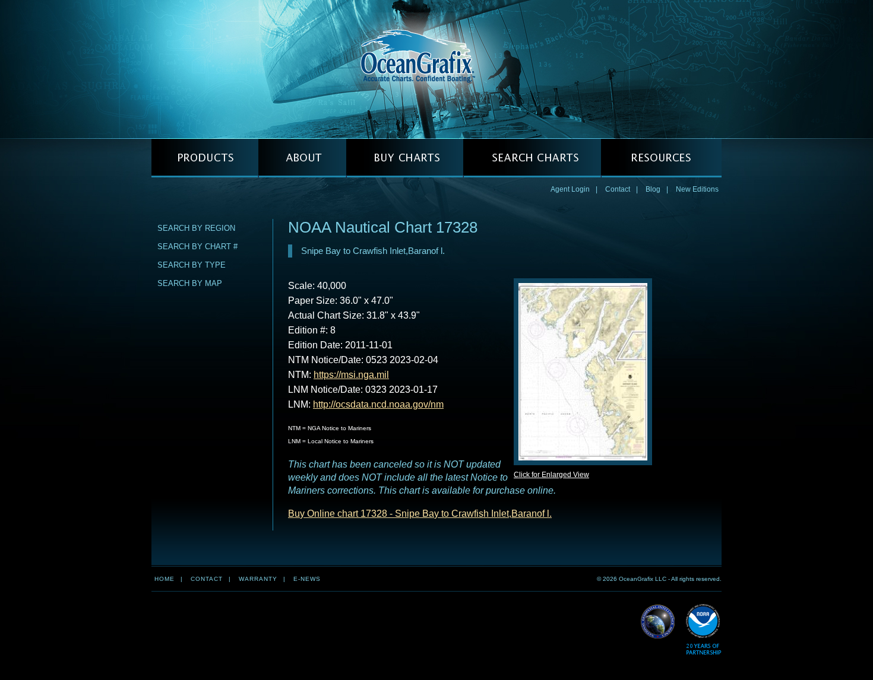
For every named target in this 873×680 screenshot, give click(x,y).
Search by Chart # (197, 246)
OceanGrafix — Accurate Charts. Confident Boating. (436, 69)
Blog (653, 189)
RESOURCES (661, 158)
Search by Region (196, 228)
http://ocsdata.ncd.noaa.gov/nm (378, 404)
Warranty (258, 579)
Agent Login (570, 189)
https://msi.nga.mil (351, 375)
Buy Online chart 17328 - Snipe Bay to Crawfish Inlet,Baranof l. (420, 514)
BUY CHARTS (404, 158)
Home (164, 579)
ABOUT (302, 158)
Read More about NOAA (703, 629)
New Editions (697, 189)
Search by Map (189, 283)
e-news (307, 579)
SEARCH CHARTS (532, 158)
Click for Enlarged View (551, 475)
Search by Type (191, 264)
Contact (617, 189)
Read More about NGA (658, 621)
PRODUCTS (204, 158)
